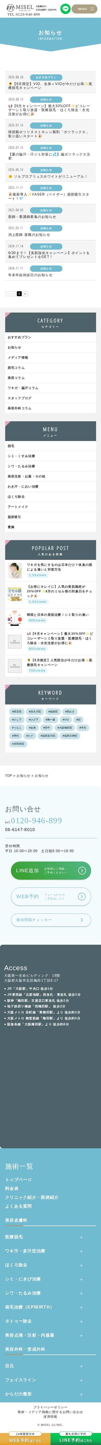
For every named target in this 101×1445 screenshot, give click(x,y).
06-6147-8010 (20, 829)
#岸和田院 (18, 743)
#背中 (46, 727)
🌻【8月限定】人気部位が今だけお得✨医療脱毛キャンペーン (60, 665)
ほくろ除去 (16, 496)
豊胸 (11, 527)
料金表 (12, 1188)
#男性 (15, 735)
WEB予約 (40, 896)
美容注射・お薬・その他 (27, 476)
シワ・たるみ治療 (21, 466)
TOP (8, 775)
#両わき (70, 711)
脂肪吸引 (14, 517)
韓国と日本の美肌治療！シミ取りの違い (58, 617)
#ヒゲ (29, 735)
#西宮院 (16, 711)
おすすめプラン (20, 337)
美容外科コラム (20, 408)
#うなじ (16, 727)
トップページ (18, 1179)
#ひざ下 (33, 719)
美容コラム (16, 378)
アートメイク (18, 507)
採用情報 (50, 1416)
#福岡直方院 (48, 735)
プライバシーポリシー (50, 1407)
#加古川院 (35, 711)
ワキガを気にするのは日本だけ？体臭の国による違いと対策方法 (59, 570)
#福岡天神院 (70, 735)
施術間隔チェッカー (34, 920)
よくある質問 (18, 1206)
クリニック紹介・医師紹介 (32, 1197)
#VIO (66, 719)
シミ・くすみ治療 (21, 456)
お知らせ (14, 347)
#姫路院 (53, 711)
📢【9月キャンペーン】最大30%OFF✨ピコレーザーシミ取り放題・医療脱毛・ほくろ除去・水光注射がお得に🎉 (60, 641)
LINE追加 (42, 870)
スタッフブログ (20, 398)
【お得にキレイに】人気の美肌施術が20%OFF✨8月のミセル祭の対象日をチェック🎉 (59, 594)
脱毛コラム (16, 368)
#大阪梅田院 (64, 727)
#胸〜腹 (50, 719)
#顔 (78, 719)
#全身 (32, 727)
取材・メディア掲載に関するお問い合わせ (50, 1412)
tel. (33, 820)
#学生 (83, 727)
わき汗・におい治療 (23, 486)
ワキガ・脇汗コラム (23, 388)
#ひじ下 (16, 719)
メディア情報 (18, 357)
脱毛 (11, 446)
